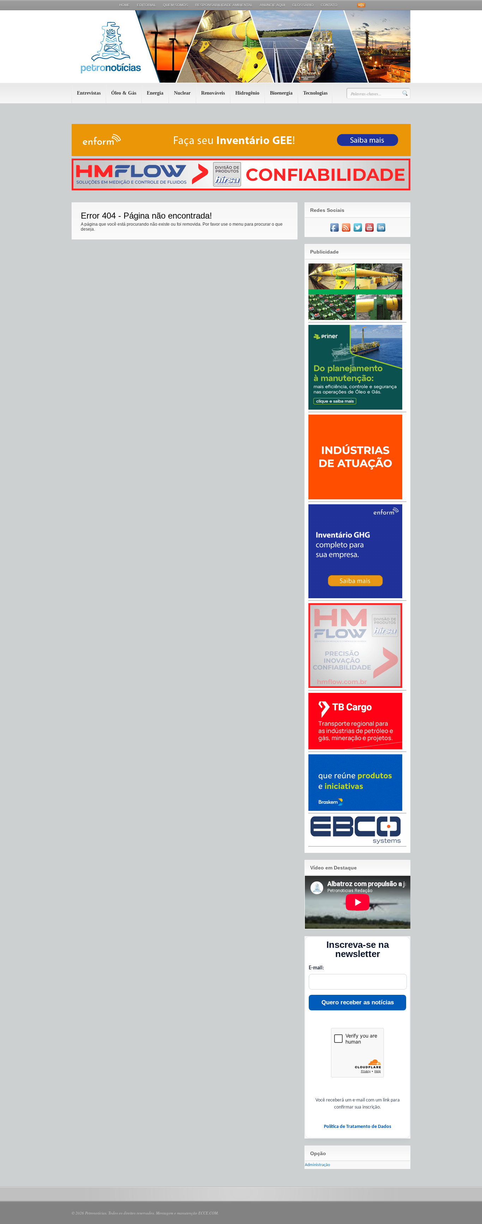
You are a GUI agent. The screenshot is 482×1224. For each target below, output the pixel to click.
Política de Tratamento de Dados (357, 1126)
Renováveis (213, 93)
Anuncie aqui (272, 5)
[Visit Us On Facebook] (334, 232)
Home (124, 5)
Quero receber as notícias (357, 1002)
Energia (155, 93)
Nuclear (182, 93)
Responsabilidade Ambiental (224, 5)
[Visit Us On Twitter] (357, 232)
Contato (329, 5)
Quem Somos (175, 5)
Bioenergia (281, 93)
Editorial (146, 5)
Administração (317, 1165)
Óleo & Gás (123, 93)
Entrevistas (89, 93)
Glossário (303, 5)
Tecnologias (315, 93)
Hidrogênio (247, 93)
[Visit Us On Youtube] (369, 232)
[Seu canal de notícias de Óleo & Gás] (241, 81)
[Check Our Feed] (346, 232)
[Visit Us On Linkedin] (381, 232)
